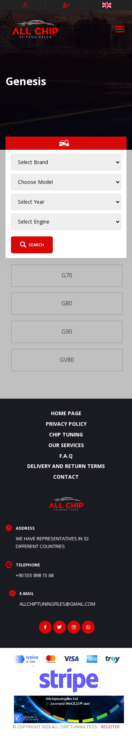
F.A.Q (66, 455)
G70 (67, 275)
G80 (67, 303)
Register (110, 726)
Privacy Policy (66, 423)
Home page (66, 413)
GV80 (67, 359)
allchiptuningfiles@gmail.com (57, 604)
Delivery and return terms (66, 466)
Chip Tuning (66, 434)
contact (66, 476)
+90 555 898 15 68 (35, 575)
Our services (66, 445)
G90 (67, 331)
